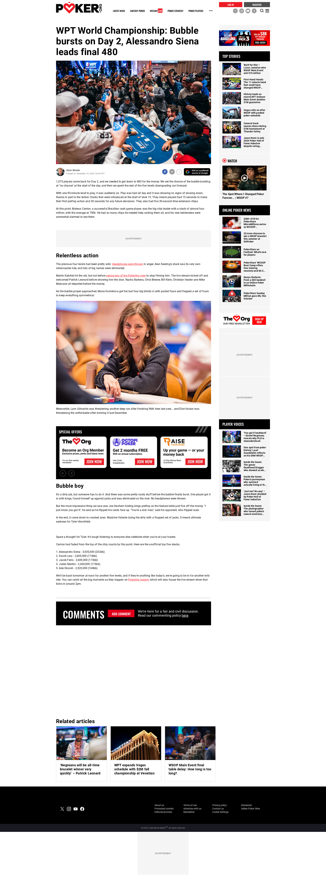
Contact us (218, 808)
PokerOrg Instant (138, 579)
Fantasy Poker (137, 11)
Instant (156, 11)
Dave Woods (73, 170)
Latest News (119, 11)
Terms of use (190, 805)
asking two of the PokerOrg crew (126, 275)
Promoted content (164, 808)
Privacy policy (219, 805)
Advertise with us (192, 808)
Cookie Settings (220, 812)
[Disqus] (133, 671)
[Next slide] (71, 473)
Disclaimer (246, 805)
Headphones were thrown (127, 264)
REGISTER (256, 4)
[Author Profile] (60, 171)
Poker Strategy (175, 11)
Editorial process (163, 812)
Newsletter (189, 812)
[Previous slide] (62, 473)
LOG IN (231, 4)
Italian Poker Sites (250, 808)
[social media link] (235, 10)
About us (159, 805)
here (185, 615)
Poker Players (195, 11)
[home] (79, 7)
